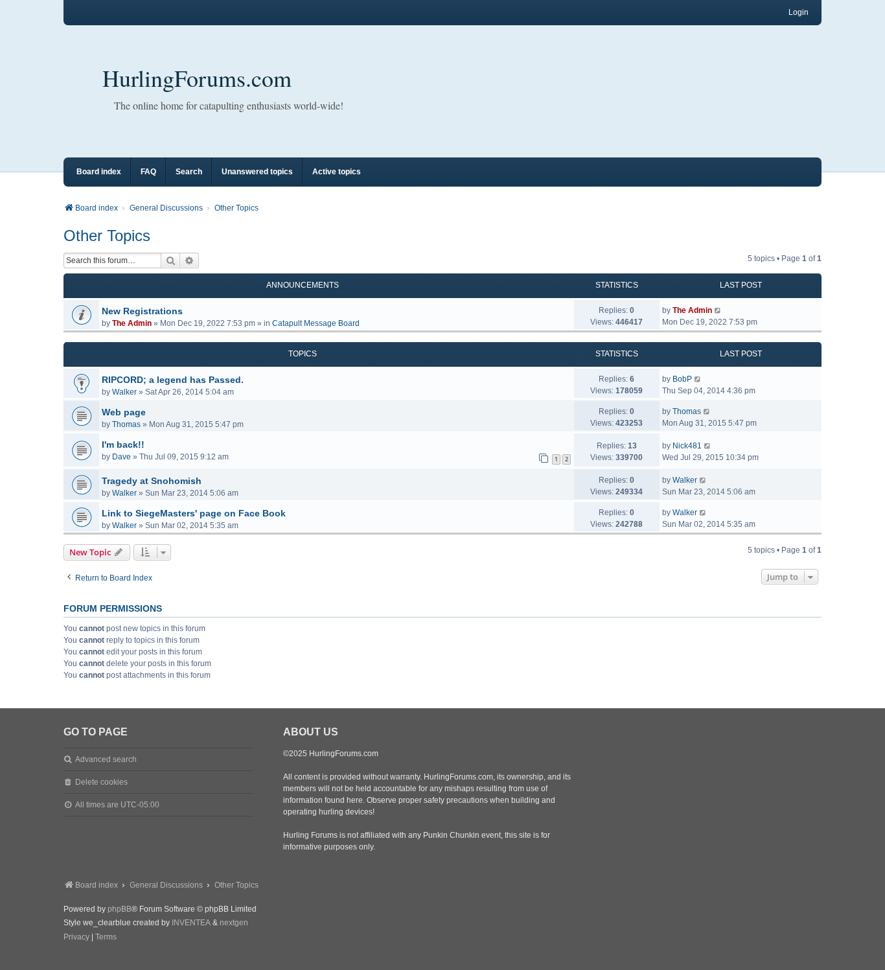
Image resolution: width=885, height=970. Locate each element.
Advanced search (106, 759)
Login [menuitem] (798, 12)
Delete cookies (101, 782)
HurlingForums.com (197, 77)
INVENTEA (191, 922)
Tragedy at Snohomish (151, 481)
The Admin (132, 323)
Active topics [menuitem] (336, 171)
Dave (121, 456)
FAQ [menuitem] (148, 171)
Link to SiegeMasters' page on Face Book (194, 513)
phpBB (120, 909)
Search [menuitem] (189, 171)
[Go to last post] (718, 310)
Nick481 (687, 445)
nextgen (234, 922)
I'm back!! (123, 444)
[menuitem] (76, 937)
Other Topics (106, 235)
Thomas (126, 424)
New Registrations (142, 311)
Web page (124, 412)
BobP (682, 379)
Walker (124, 392)
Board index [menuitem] (98, 171)
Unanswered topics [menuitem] (257, 171)
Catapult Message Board (316, 323)
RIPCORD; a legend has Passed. (173, 380)
